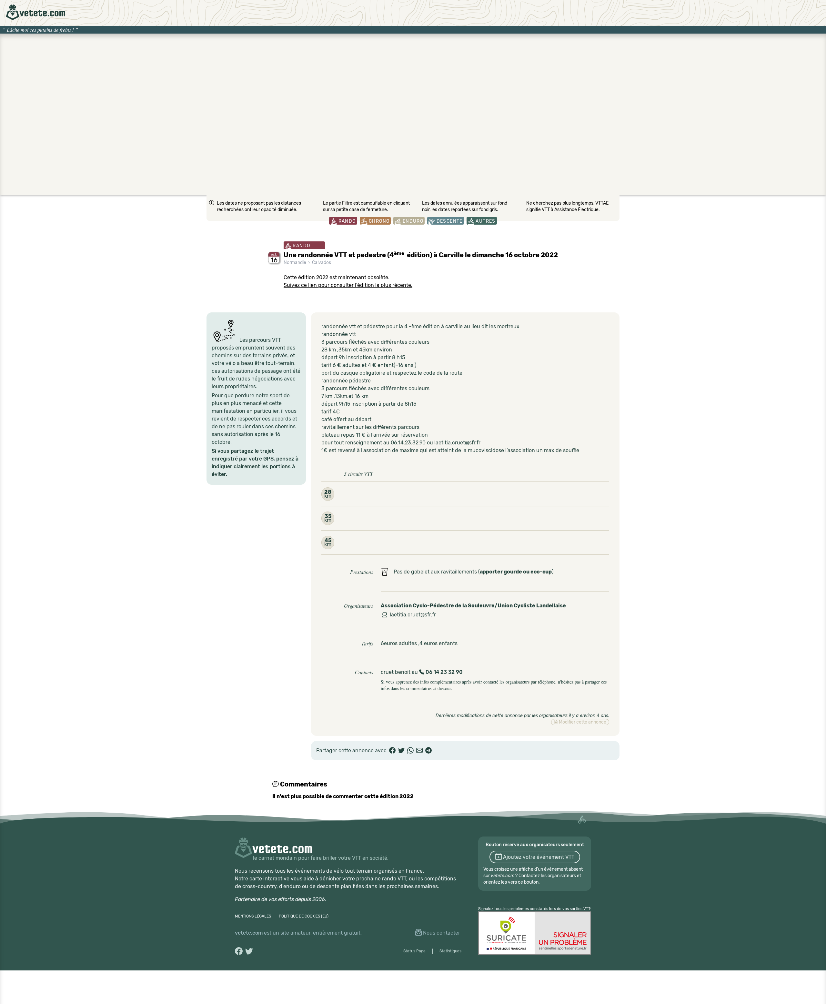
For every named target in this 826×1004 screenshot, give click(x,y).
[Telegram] (428, 750)
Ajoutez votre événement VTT (538, 857)
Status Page (414, 951)
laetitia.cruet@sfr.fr (413, 615)
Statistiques (450, 951)
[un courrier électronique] (419, 750)
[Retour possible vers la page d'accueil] (35, 12)
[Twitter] (401, 750)
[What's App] (410, 750)
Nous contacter (441, 933)
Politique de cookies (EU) (303, 916)
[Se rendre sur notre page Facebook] (239, 951)
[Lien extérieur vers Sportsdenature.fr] (534, 933)
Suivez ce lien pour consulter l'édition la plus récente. (348, 285)
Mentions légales (253, 916)
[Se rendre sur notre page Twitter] (249, 951)
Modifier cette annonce (582, 722)
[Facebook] (392, 750)
